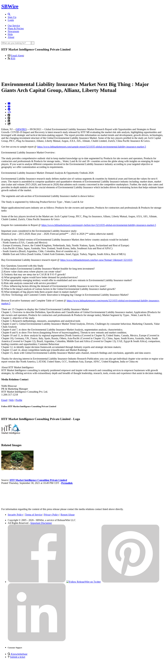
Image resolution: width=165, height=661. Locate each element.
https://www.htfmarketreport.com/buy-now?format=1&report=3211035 (96, 260)
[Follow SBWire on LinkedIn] (37, 640)
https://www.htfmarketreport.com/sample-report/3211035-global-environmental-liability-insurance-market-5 (91, 146)
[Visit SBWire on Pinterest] (130, 581)
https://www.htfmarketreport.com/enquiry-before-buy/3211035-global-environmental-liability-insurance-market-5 (98, 225)
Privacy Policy (51, 514)
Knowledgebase (19, 654)
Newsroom (13, 31)
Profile (18, 400)
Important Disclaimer (41, 523)
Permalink (67, 483)
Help (10, 34)
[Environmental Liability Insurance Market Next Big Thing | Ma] (17, 469)
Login (11, 20)
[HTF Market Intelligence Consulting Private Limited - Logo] (10, 433)
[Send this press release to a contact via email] (9, 103)
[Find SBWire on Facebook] (37, 581)
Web (11, 400)
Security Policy (15, 514)
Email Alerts (17, 55)
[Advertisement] (82, 70)
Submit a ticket (17, 657)
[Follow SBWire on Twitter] (83, 581)
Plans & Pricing (16, 28)
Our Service (14, 25)
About (11, 37)
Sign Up (12, 17)
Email (4, 400)
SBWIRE (21, 129)
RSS (13, 58)
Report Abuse (68, 514)
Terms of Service (33, 514)
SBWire (9, 6)
